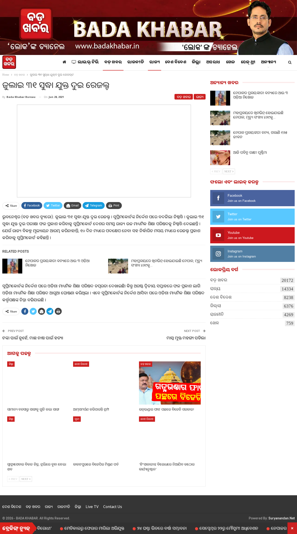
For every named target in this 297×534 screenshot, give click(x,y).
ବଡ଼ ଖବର (113, 63)
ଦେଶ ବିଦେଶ (175, 63)
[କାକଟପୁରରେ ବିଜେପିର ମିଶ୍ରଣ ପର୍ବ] (104, 438)
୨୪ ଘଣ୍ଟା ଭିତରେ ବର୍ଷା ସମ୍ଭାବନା (148, 528)
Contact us (112, 506)
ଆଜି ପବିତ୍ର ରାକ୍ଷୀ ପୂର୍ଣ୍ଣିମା (250, 152)
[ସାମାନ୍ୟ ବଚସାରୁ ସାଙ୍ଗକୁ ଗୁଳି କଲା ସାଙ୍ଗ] (38, 383)
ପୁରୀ (77, 419)
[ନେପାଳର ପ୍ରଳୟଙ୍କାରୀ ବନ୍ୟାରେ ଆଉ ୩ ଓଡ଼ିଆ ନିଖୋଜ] (12, 266)
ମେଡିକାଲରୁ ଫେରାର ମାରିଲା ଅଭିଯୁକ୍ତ (80, 528)
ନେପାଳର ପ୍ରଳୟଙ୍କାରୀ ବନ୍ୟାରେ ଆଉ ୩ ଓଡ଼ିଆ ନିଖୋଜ (57, 263)
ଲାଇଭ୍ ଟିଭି (88, 63)
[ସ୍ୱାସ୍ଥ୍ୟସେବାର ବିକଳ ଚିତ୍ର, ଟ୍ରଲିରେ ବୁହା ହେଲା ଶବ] (38, 438)
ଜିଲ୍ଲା (196, 63)
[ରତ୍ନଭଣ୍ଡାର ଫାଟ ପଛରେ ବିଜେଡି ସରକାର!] (170, 383)
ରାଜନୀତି (135, 63)
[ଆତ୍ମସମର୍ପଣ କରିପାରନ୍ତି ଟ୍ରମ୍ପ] (104, 383)
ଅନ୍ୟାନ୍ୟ (268, 63)
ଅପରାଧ (213, 63)
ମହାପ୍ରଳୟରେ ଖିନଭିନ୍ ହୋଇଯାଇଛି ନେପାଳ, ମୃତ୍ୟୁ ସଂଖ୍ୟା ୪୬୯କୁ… (166, 263)
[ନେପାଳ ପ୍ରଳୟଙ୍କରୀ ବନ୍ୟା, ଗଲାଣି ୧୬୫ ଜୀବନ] (220, 137)
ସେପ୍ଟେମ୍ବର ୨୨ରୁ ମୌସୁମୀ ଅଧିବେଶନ (215, 528)
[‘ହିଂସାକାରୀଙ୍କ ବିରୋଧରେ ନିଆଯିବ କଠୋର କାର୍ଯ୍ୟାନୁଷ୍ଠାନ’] (170, 438)
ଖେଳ (230, 63)
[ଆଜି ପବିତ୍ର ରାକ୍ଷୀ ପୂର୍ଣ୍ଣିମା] (220, 157)
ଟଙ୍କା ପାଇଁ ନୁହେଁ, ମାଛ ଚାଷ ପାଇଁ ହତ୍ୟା (32, 338)
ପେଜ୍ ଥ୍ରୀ (248, 63)
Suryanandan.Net (281, 518)
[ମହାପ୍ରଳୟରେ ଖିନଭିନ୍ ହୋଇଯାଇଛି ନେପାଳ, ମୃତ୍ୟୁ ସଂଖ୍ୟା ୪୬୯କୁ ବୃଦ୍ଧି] (118, 266)
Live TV (92, 506)
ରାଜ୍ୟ (154, 63)
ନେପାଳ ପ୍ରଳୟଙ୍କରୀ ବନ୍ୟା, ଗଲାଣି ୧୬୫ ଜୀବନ (260, 134)
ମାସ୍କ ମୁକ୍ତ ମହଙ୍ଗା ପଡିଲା (186, 338)
